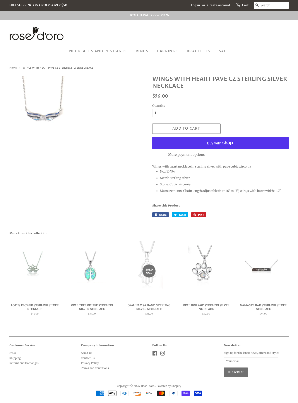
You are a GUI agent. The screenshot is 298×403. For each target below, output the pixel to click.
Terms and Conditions (95, 368)
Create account (218, 5)
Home (13, 67)
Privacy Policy (90, 363)
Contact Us (88, 358)
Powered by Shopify (168, 386)
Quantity (158, 106)
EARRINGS (167, 51)
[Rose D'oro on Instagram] (162, 354)
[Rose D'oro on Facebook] (154, 354)
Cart (245, 5)
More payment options (186, 154)
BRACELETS (198, 51)
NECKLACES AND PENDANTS (98, 51)
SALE (224, 51)
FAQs (12, 352)
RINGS (142, 51)
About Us (86, 352)
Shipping (15, 358)
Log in (195, 5)
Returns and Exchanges (24, 363)
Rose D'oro (148, 386)
